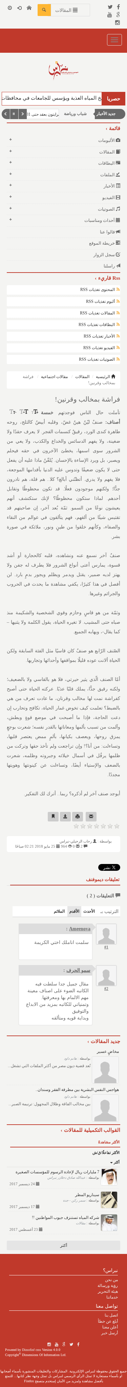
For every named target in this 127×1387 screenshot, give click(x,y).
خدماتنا (112, 1297)
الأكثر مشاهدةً (109, 1142)
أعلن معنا (110, 1327)
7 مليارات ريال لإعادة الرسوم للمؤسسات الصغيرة (57, 1172)
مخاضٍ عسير (108, 1051)
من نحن (111, 1279)
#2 (106, 988)
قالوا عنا (108, 231)
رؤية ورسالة (108, 1285)
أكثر (116, 1162)
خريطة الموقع (102, 243)
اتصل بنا (111, 1315)
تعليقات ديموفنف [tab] (103, 879)
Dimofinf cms (31, 1350)
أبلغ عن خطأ (108, 1321)
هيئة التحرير (108, 1291)
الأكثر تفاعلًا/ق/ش (106, 1153)
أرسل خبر (109, 1333)
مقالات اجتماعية (54, 376)
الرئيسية (103, 376)
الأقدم (74, 911)
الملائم (59, 911)
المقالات (82, 376)
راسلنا (110, 265)
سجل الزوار (104, 254)
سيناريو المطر (87, 1194)
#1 (106, 947)
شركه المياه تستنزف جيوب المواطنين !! (65, 1217)
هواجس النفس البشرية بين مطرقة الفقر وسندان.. (77, 1089)
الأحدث (89, 911)
